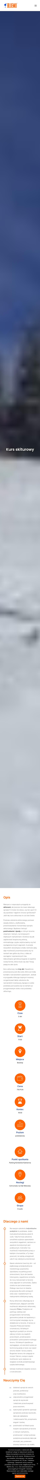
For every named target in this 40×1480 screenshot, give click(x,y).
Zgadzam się (20, 1476)
